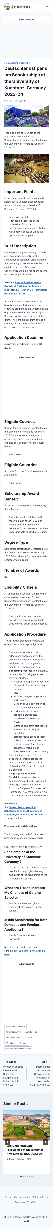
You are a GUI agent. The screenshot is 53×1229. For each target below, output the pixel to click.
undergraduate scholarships (18, 1049)
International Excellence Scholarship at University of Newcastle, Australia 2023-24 (40, 1073)
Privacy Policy (40, 1197)
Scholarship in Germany (17, 1043)
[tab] (21, 1176)
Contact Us (11, 1197)
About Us (25, 1197)
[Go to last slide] (7, 1142)
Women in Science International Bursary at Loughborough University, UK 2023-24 (13, 1073)
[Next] (45, 1142)
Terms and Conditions (27, 1202)
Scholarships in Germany (17, 63)
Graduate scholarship (15, 1026)
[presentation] (26, 1125)
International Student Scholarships (21, 1032)
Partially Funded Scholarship (19, 1037)
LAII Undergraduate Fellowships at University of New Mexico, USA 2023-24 (25, 1149)
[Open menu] (47, 6)
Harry (9, 101)
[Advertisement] (26, 39)
